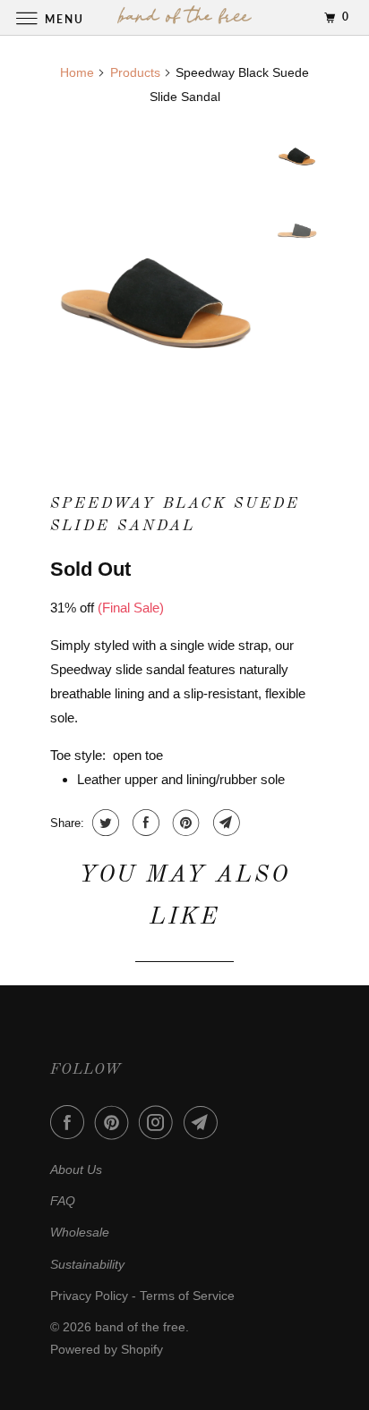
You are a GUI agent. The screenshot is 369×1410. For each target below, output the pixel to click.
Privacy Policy (89, 1295)
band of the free (140, 1327)
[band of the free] (184, 17)
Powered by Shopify (106, 1349)
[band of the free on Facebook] (70, 1122)
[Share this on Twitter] (103, 822)
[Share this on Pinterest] (184, 822)
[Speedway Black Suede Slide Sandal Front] (157, 282)
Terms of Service (187, 1295)
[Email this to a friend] (224, 822)
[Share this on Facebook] (143, 822)
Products (135, 72)
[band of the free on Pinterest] (115, 1122)
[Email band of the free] (204, 1122)
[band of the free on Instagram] (159, 1122)
